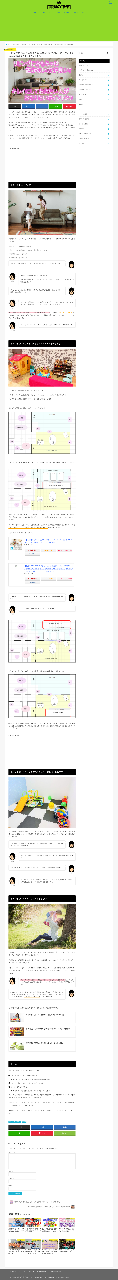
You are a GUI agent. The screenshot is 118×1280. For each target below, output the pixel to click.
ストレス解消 (83, 114)
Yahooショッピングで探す (65, 550)
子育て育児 (82, 94)
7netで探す (32, 554)
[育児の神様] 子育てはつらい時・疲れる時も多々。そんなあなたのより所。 (37, 1277)
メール (11, 1178)
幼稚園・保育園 (84, 138)
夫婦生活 (81, 104)
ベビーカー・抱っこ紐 (86, 70)
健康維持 (81, 128)
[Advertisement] (59, 28)
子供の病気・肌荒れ (85, 133)
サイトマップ (56, 12)
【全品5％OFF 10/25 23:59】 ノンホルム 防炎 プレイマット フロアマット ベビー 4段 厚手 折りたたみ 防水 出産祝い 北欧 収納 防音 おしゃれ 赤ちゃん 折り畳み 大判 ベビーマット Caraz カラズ (48, 568)
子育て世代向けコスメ (86, 85)
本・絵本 (81, 143)
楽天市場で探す (32, 550)
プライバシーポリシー (79, 12)
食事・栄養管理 (84, 119)
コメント (11, 1152)
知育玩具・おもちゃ (15, 1121)
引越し (81, 75)
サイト (10, 1185)
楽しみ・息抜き (84, 124)
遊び (25, 1121)
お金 (80, 109)
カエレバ (31, 544)
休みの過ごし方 (84, 65)
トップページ (36, 12)
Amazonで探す (49, 550)
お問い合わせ (67, 12)
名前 (10, 1171)
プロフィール (46, 12)
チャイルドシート (84, 80)
